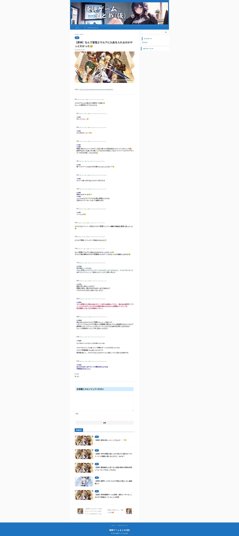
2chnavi (144, 42)
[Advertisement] (155, 63)
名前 (77, 413)
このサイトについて (92, 27)
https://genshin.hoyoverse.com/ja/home (122, 80)
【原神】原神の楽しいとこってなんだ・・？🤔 (111, 440)
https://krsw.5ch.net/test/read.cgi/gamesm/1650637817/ (96, 89)
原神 (77, 374)
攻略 (78, 376)
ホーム (77, 27)
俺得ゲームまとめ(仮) (119, 530)
